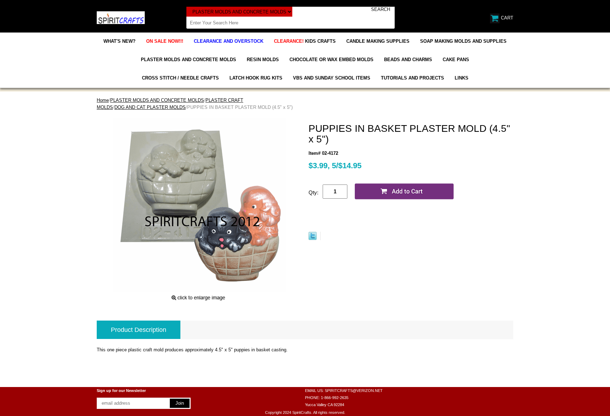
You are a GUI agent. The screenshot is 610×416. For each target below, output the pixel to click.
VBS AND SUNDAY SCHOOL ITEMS (331, 78)
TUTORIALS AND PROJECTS (412, 78)
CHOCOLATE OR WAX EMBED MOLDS (331, 59)
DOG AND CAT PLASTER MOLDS (150, 107)
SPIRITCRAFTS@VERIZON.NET (354, 390)
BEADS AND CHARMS (408, 59)
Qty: (313, 192)
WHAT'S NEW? (119, 41)
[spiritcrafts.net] (121, 17)
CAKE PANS (456, 59)
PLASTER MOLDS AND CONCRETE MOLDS (188, 59)
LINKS (461, 78)
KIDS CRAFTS (305, 41)
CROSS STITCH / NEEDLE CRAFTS (180, 78)
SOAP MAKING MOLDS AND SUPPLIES (463, 41)
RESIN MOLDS (263, 59)
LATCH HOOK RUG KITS (255, 78)
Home (103, 100)
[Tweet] (313, 238)
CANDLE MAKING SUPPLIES (377, 41)
